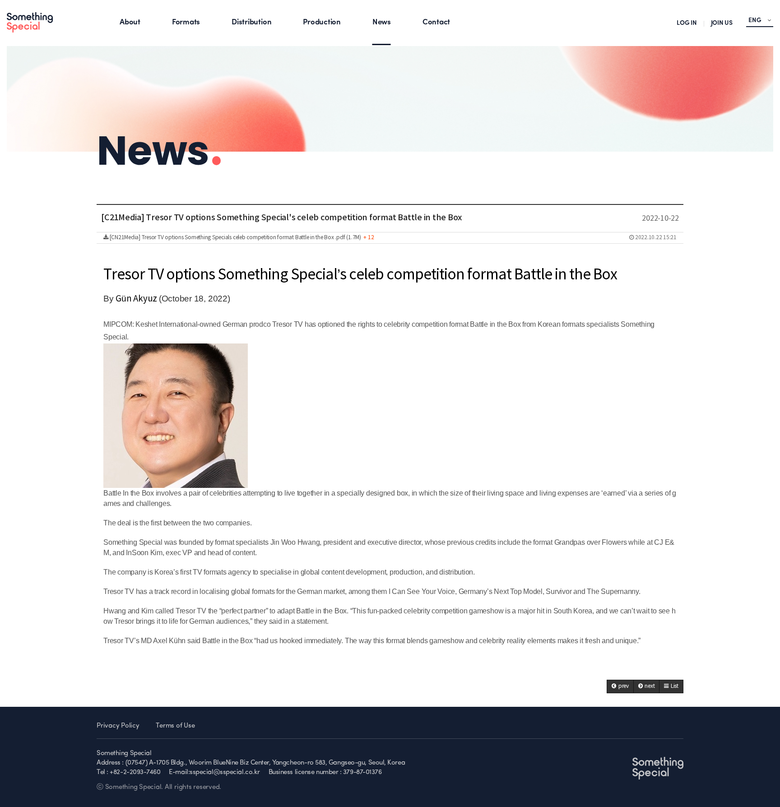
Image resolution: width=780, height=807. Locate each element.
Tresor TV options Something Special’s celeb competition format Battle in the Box (360, 275)
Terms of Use (175, 726)
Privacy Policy (118, 726)
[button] (620, 686)
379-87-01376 (362, 772)
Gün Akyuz (137, 299)
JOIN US (722, 23)
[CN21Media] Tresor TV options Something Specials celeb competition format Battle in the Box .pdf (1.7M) (392, 238)
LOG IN (687, 23)
